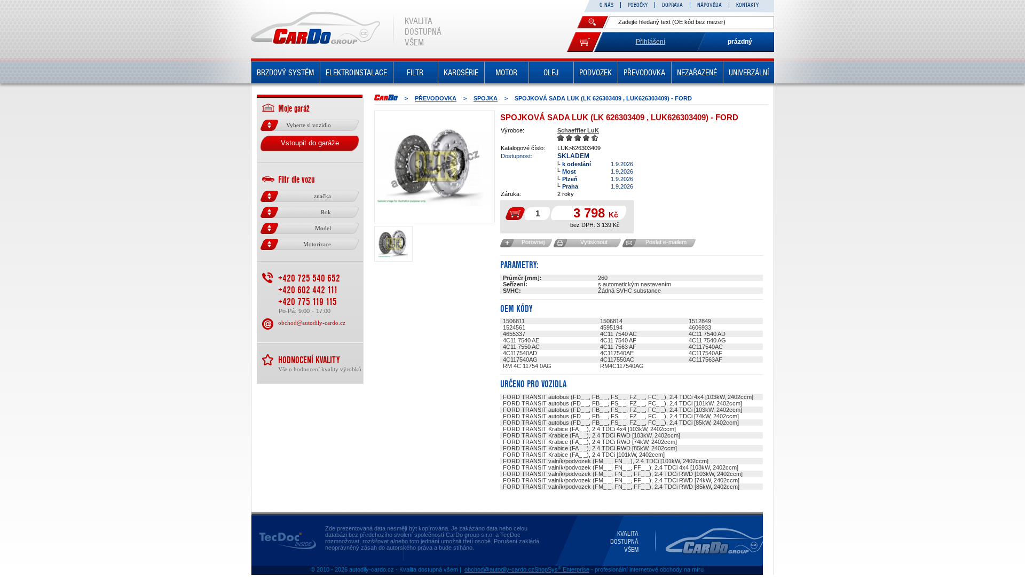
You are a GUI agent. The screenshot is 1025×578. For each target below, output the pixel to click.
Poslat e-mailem (666, 242)
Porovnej (533, 242)
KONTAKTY (747, 5)
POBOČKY (638, 5)
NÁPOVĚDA (709, 5)
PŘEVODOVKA (644, 72)
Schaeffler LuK (578, 130)
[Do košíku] (584, 42)
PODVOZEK (595, 72)
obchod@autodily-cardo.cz (311, 322)
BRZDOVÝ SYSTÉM (285, 72)
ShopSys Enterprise (561, 569)
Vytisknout (594, 242)
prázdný (740, 41)
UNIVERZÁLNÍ (749, 72)
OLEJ (550, 72)
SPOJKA (486, 98)
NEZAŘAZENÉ (697, 72)
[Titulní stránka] (386, 97)
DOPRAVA (672, 5)
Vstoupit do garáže (310, 143)
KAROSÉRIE (461, 72)
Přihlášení (650, 41)
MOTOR (506, 72)
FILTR (415, 72)
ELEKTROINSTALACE (356, 72)
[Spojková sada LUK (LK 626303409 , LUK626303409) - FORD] (434, 167)
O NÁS (606, 5)
